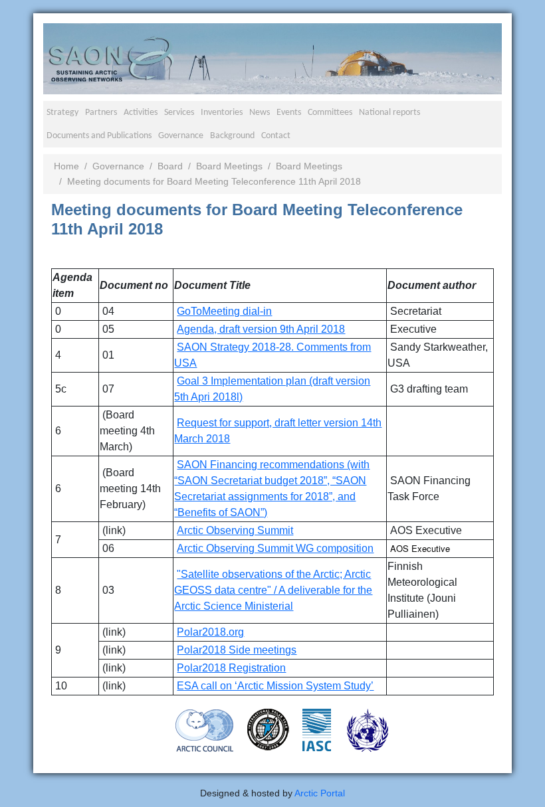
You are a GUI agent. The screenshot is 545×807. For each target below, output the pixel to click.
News (259, 113)
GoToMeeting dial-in (224, 311)
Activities (141, 113)
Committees (330, 113)
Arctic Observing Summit (235, 530)
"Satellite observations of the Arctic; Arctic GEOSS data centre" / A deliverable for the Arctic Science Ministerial (273, 590)
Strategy (62, 113)
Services (179, 113)
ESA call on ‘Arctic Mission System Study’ (275, 685)
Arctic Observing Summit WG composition (275, 548)
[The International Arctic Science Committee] (316, 729)
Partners (101, 113)
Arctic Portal (319, 793)
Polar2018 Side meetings (236, 650)
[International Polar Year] (268, 729)
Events (288, 113)
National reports (389, 113)
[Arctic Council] (204, 730)
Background (232, 136)
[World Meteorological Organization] (367, 730)
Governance (180, 136)
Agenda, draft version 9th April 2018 (261, 329)
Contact (275, 136)
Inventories (222, 113)
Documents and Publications (99, 136)
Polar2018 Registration (231, 667)
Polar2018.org (210, 632)
